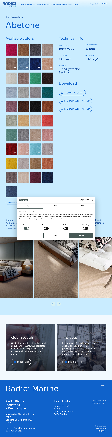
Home (8, 17)
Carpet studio (94, 4)
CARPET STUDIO (61, 406)
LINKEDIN (102, 431)
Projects (40, 4)
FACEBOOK (101, 428)
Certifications (67, 4)
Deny (55, 235)
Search (104, 3)
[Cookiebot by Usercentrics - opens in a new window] (81, 200)
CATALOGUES (60, 414)
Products (30, 4)
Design (47, 4)
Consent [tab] (29, 206)
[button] (53, 304)
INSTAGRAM (100, 426)
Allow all (81, 235)
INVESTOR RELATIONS (64, 412)
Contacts (77, 4)
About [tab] (82, 206)
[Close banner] (92, 200)
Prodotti (13, 17)
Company (22, 4)
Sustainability (56, 4)
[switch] (46, 228)
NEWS (57, 409)
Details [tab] (56, 206)
